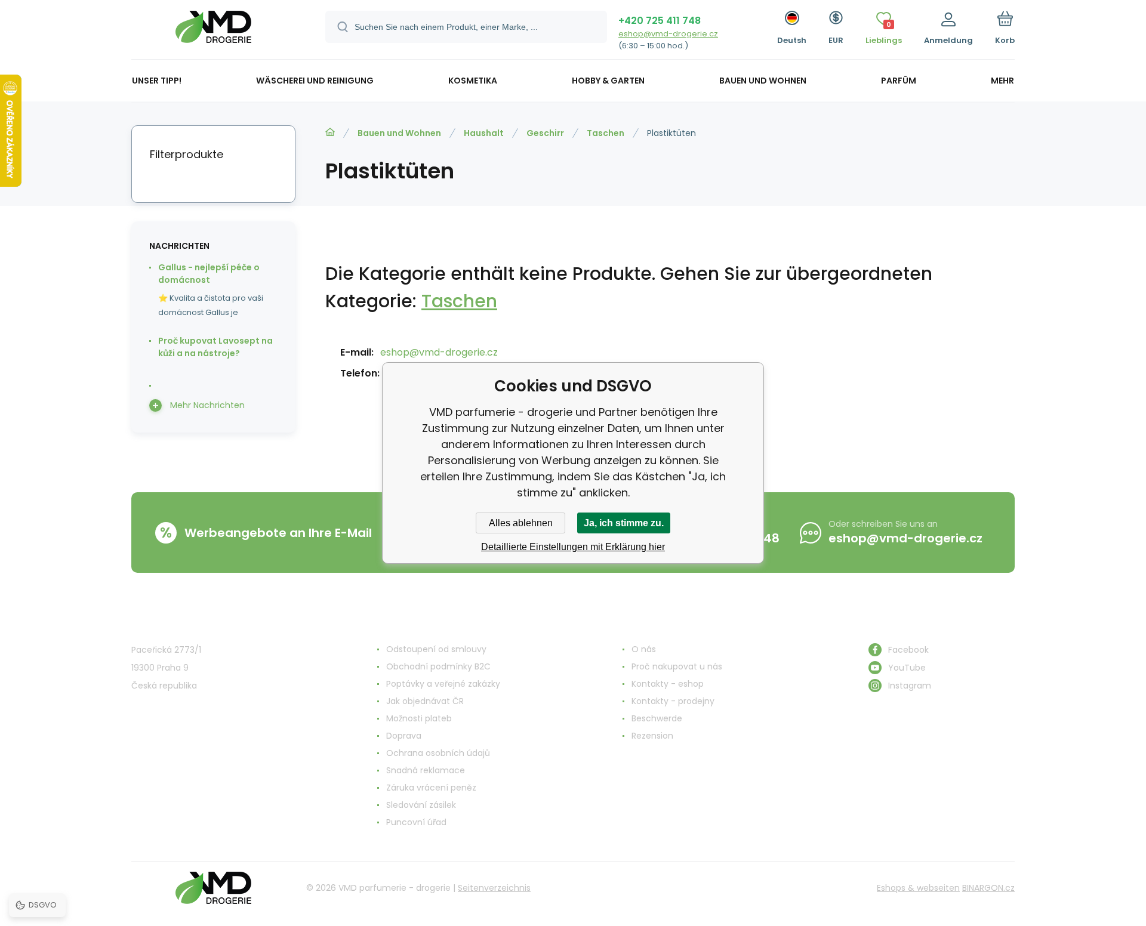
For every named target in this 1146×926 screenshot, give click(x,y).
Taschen (605, 133)
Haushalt (484, 133)
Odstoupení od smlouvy (436, 649)
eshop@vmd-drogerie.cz (668, 33)
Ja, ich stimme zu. (624, 523)
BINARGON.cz (988, 888)
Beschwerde (656, 718)
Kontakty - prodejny (672, 701)
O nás (643, 649)
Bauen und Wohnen (399, 133)
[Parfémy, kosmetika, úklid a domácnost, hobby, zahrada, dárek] (330, 132)
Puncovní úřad (416, 822)
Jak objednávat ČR (425, 701)
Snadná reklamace (425, 770)
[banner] (213, 31)
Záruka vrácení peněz (431, 788)
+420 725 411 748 (659, 20)
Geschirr (545, 133)
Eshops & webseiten (918, 888)
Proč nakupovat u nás (676, 666)
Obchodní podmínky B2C (438, 666)
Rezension (652, 736)
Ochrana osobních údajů (438, 753)
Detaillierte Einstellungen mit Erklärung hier (573, 547)
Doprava (403, 736)
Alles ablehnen (521, 523)
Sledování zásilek (421, 805)
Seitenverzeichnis (494, 888)
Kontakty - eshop (667, 684)
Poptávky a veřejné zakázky (443, 684)
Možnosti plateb (419, 718)
